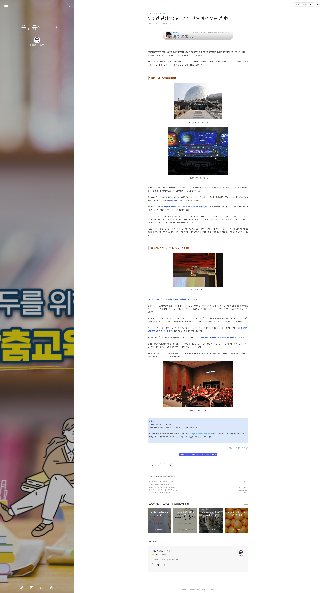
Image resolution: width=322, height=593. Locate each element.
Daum (197, 590)
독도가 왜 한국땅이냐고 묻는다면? (159, 482)
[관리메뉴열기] (317, 4)
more (246, 504)
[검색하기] (68, 5)
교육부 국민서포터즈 (156, 13)
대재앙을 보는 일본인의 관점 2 (158, 493)
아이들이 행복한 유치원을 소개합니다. (161, 484)
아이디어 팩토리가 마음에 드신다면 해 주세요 (198, 454)
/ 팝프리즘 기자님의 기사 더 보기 (238, 448)
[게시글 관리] (159, 465)
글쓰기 (22, 587)
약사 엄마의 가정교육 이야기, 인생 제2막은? (162, 487)
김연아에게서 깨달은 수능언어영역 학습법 (162, 490)
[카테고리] (6, 5)
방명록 (32, 587)
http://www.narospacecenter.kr (202, 434)
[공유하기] (156, 465)
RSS (42, 587)
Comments (154, 541)
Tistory (212, 590)
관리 (52, 587)
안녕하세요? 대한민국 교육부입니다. (165, 560)
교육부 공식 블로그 (37, 28)
